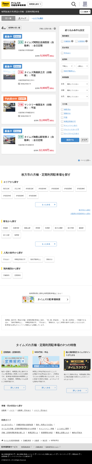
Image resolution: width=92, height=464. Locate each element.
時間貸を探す (34, 4)
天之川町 (17, 189)
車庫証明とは (33, 433)
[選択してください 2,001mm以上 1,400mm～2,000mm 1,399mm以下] (77, 90)
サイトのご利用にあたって (47, 454)
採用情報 (4, 456)
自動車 (3, 410)
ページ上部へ (85, 160)
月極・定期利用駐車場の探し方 (13, 433)
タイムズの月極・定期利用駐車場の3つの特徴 (18, 429)
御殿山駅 (27, 228)
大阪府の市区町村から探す (80, 214)
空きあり (67, 53)
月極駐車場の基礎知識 (24, 425)
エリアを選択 (38, 18)
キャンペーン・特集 (46, 429)
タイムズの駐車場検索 (49, 299)
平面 (65, 117)
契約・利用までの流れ (44, 425)
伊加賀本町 (7, 196)
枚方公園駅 (59, 228)
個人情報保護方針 (7, 454)
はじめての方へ (7, 425)
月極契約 (67, 41)
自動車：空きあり (24, 410)
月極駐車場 (39, 447)
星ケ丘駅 (6, 235)
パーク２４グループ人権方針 (20, 456)
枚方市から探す (85, 210)
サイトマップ (64, 454)
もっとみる (46, 205)
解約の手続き (77, 433)
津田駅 (37, 228)
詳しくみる (15, 388)
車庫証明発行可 (70, 121)
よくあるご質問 (63, 429)
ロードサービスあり (71, 133)
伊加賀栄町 (55, 189)
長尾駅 (47, 228)
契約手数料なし (70, 71)
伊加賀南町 (33, 196)
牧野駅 (16, 235)
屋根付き (67, 113)
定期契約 (81, 41)
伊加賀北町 (30, 189)
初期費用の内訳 (47, 433)
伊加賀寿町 (42, 189)
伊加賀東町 (81, 189)
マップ (23, 18)
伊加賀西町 (68, 189)
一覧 (9, 18)
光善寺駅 (16, 228)
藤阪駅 (81, 228)
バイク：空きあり (40, 410)
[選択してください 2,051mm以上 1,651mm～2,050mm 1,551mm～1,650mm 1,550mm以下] (77, 96)
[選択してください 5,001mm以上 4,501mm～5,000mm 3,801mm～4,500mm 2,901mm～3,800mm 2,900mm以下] (77, 84)
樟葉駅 (5, 228)
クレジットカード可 (71, 129)
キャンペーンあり (70, 125)
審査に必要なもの (62, 433)
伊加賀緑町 (20, 196)
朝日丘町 (6, 189)
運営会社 (75, 454)
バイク (11, 410)
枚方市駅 (71, 228)
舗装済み (67, 109)
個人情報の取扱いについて (25, 454)
